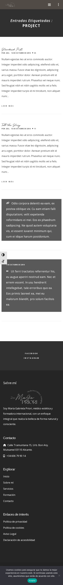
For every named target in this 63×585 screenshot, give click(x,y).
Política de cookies (13, 527)
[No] (59, 575)
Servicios (8, 488)
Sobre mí (8, 482)
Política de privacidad (15, 521)
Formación (9, 495)
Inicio (6, 476)
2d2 (7, 53)
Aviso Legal (9, 534)
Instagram (31, 358)
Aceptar (32, 580)
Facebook (31, 353)
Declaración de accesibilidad (19, 540)
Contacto (8, 501)
